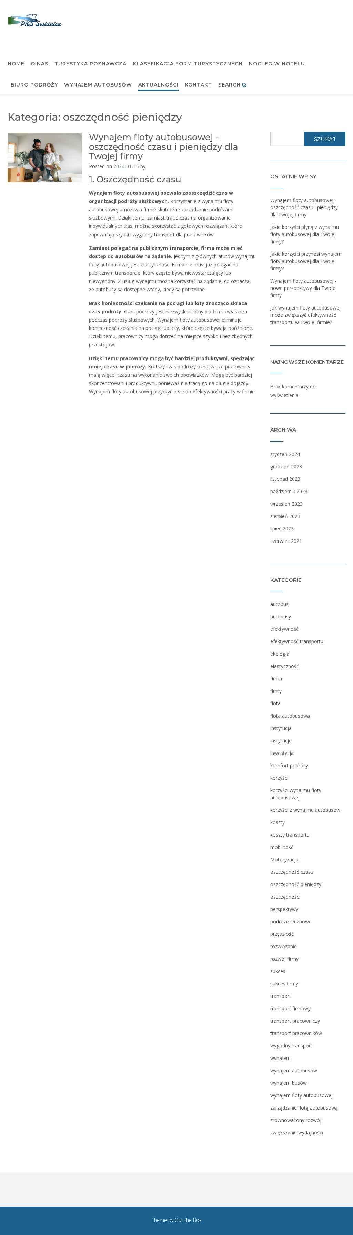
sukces (277, 971)
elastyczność (284, 666)
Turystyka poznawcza (90, 64)
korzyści (279, 778)
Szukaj (324, 139)
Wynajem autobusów (98, 85)
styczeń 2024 (285, 454)
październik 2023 (288, 491)
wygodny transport (291, 1045)
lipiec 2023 (282, 528)
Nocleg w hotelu (277, 64)
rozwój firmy (284, 958)
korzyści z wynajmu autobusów (305, 810)
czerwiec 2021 (286, 541)
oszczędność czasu (291, 872)
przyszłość (282, 934)
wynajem (280, 1058)
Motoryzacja (284, 859)
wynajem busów (288, 1083)
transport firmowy (290, 1008)
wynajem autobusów (293, 1070)
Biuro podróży (34, 85)
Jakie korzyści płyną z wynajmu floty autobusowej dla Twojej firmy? (304, 234)
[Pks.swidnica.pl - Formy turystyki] (35, 21)
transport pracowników (296, 1033)
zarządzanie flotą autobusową (304, 1107)
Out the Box (188, 1220)
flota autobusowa (290, 715)
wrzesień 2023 (286, 503)
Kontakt (198, 85)
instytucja (281, 728)
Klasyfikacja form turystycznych (188, 64)
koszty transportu (290, 834)
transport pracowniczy (295, 1021)
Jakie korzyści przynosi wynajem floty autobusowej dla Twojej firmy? (306, 261)
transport (280, 996)
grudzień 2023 (286, 466)
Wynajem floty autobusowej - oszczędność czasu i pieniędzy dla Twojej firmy (163, 146)
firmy (276, 691)
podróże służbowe (291, 921)
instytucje (281, 740)
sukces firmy (284, 983)
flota (275, 703)
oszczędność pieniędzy (295, 884)
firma (276, 678)
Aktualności (158, 85)
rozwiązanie (283, 946)
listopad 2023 (285, 479)
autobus (279, 604)
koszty (277, 822)
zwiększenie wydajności (296, 1132)
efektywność (284, 629)
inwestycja (282, 753)
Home (16, 64)
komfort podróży (289, 765)
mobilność (281, 847)
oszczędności (285, 896)
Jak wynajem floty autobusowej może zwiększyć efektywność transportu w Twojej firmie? (305, 314)
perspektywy (284, 909)
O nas (39, 64)
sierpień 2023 (285, 516)
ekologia (279, 653)
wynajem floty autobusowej (301, 1095)
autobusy (280, 616)
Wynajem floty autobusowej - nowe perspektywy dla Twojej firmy (303, 287)
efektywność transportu (296, 641)
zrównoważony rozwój (295, 1120)
